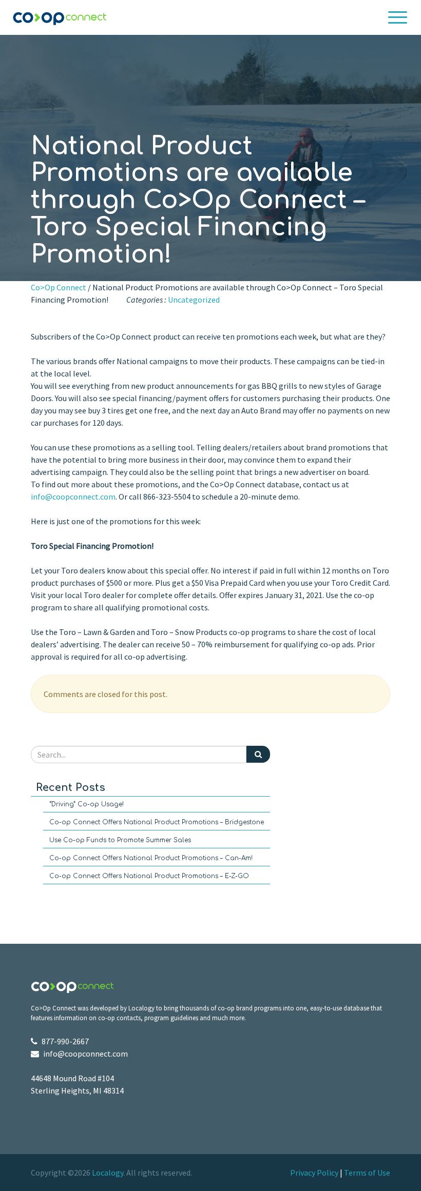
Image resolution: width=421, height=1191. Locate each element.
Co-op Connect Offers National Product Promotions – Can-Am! (151, 858)
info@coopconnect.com (73, 496)
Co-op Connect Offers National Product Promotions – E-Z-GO (149, 876)
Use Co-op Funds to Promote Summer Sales (120, 840)
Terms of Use (367, 1172)
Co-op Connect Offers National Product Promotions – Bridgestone (156, 822)
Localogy (107, 1172)
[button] (397, 17)
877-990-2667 (65, 1041)
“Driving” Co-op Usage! (86, 804)
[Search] (258, 754)
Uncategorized (194, 299)
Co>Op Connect (58, 287)
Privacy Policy (314, 1172)
